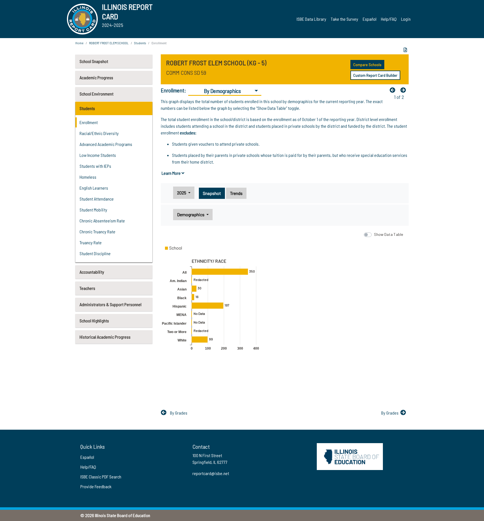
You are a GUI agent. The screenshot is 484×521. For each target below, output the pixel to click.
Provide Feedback (95, 486)
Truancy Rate (91, 242)
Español (369, 19)
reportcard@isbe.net (210, 473)
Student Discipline (95, 253)
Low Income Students (98, 155)
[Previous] (394, 90)
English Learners (94, 187)
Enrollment (89, 122)
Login (406, 19)
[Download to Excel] (405, 49)
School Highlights (94, 320)
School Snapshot (94, 61)
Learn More (172, 173)
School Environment (96, 93)
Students (87, 108)
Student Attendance (97, 198)
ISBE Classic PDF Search (100, 476)
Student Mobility (93, 209)
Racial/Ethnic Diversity (99, 133)
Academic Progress (96, 77)
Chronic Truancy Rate (97, 231)
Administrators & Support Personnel (110, 304)
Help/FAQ (389, 19)
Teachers (87, 288)
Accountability (92, 272)
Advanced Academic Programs (106, 144)
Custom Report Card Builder (375, 75)
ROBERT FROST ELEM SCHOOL (109, 43)
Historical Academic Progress (105, 336)
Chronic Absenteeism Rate (102, 220)
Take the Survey (344, 19)
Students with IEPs (95, 166)
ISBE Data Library (311, 19)
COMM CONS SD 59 (186, 72)
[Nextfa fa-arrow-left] (404, 90)
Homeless (88, 177)
